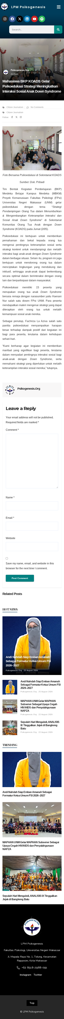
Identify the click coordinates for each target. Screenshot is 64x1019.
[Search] (58, 29)
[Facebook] (12, 19)
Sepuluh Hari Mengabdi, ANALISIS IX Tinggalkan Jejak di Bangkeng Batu (40, 725)
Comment (12, 429)
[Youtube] (34, 19)
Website (10, 538)
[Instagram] (5, 19)
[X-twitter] (19, 19)
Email (10, 517)
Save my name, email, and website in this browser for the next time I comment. (30, 566)
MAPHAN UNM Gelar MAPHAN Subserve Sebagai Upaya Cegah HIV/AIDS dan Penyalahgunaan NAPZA (30, 845)
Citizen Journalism (15, 107)
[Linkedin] (27, 19)
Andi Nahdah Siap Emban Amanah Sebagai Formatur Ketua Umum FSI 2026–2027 (28, 661)
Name (10, 497)
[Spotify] (42, 19)
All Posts (14, 74)
